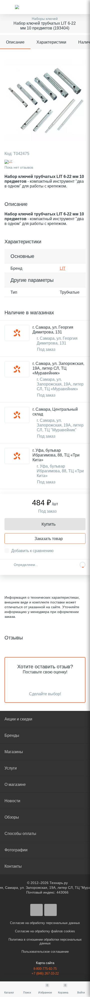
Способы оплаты (20, 833)
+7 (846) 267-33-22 (45, 973)
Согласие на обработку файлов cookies (45, 931)
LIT (63, 268)
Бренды (11, 735)
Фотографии (16, 850)
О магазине (15, 784)
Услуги (10, 768)
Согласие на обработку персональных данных (45, 923)
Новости (12, 801)
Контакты (13, 866)
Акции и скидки (18, 719)
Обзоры (11, 817)
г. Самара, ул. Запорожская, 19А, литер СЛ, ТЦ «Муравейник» (58, 368)
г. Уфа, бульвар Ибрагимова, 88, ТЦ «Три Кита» (56, 455)
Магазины (13, 752)
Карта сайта (45, 963)
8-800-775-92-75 (45, 969)
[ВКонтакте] (36, 910)
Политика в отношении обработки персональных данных (45, 941)
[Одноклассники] (50, 910)
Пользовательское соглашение (45, 951)
